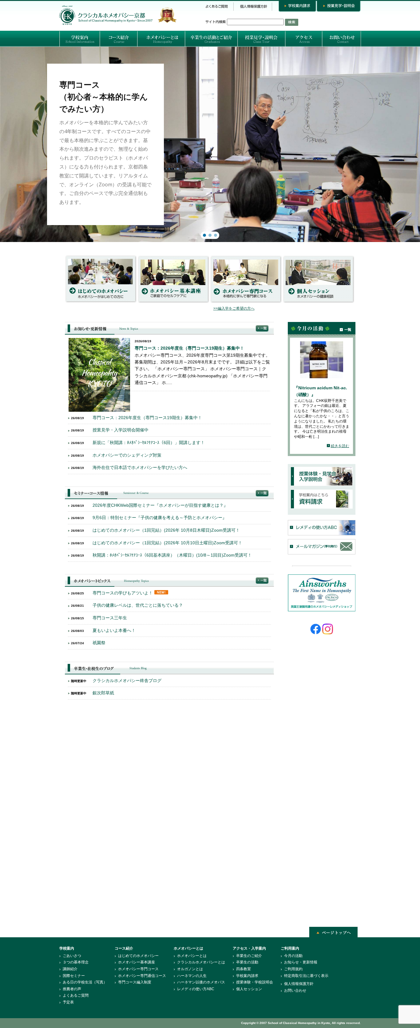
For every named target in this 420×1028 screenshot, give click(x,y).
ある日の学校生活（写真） (85, 982)
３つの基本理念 (76, 962)
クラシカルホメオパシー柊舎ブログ (127, 680)
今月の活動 (293, 956)
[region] (210, 144)
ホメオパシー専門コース (138, 969)
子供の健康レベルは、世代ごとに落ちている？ (138, 605)
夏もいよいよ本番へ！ (114, 630)
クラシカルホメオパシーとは (201, 962)
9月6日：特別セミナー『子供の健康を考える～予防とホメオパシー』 (160, 517)
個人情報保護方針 (299, 984)
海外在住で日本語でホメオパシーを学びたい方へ (140, 467)
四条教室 (243, 969)
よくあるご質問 (76, 995)
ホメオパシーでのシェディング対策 (127, 455)
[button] (210, 144)
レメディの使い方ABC (195, 989)
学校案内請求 (247, 976)
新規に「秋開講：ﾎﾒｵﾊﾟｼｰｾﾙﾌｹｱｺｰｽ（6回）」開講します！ (149, 442)
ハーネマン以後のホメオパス (201, 982)
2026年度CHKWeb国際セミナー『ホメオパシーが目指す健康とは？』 (160, 505)
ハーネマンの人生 (192, 976)
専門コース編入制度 (134, 982)
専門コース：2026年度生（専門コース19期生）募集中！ (189, 348)
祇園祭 (99, 642)
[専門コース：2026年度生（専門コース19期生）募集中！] (99, 410)
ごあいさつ (72, 956)
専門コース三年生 (110, 617)
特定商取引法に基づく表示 (306, 976)
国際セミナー (74, 976)
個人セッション (249, 989)
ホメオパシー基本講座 (136, 962)
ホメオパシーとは (192, 956)
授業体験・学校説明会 (254, 982)
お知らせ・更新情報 (300, 962)
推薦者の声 (72, 989)
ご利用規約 (293, 969)
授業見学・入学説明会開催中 (121, 429)
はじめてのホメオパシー (138, 956)
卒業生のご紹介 (249, 956)
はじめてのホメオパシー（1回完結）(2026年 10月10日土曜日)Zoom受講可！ (167, 542)
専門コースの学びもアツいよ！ (123, 592)
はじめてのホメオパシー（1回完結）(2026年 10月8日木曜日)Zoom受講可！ (166, 530)
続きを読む (340, 446)
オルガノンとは (190, 969)
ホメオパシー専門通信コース (142, 976)
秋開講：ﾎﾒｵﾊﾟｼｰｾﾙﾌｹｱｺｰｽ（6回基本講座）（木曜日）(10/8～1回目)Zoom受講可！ (172, 555)
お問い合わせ (295, 990)
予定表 (68, 1002)
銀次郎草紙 (103, 692)
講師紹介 (70, 969)
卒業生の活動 (247, 962)
